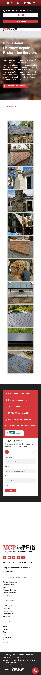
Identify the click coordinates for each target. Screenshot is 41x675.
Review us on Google (17, 400)
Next (10, 490)
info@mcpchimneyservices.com (20, 419)
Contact (5, 640)
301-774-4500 (21, 21)
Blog (4, 632)
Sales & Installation (9, 593)
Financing (21, 15)
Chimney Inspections (10, 582)
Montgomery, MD (8, 611)
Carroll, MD (6, 608)
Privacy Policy (25, 665)
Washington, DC (8, 616)
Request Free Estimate (16, 86)
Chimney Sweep (8, 585)
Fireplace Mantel (11, 109)
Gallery (5, 629)
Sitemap (5, 665)
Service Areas (7, 595)
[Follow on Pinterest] (23, 557)
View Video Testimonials (19, 394)
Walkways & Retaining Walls (14, 118)
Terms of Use (14, 665)
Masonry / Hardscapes (10, 590)
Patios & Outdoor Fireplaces (15, 115)
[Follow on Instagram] (9, 557)
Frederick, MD (7, 606)
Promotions (7, 637)
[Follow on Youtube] (18, 557)
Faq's (5, 635)
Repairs (5, 587)
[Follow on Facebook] (4, 557)
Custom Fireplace (11, 112)
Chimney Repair (11, 106)
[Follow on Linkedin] (13, 557)
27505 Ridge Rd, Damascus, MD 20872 (19, 11)
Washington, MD (8, 614)
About (5, 627)
